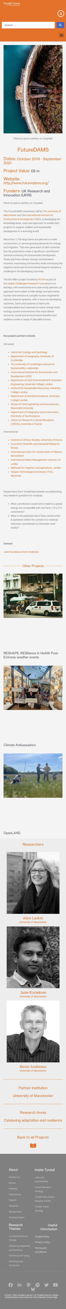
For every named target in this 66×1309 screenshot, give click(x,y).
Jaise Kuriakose (12, 551)
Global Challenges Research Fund (26, 283)
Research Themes (16, 1227)
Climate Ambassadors (20, 745)
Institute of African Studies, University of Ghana (36, 439)
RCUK (42, 279)
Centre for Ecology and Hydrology (29, 352)
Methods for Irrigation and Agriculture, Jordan (36, 467)
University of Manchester (33, 922)
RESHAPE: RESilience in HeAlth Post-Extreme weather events (31, 655)
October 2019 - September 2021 (32, 161)
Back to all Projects (33, 1137)
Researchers (33, 844)
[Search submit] (60, 25)
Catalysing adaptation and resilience (33, 1120)
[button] (61, 35)
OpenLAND (12, 833)
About (13, 1170)
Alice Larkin (33, 918)
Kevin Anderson (30, 551)
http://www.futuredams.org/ (26, 181)
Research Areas (33, 1112)
